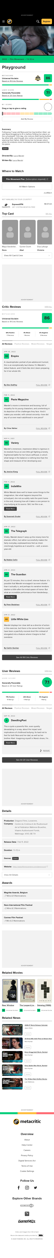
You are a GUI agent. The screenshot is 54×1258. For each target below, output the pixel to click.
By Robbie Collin (10, 560)
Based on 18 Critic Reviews (12, 81)
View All (48, 307)
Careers (27, 1150)
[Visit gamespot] (27, 1207)
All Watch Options (27, 186)
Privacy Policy (27, 1155)
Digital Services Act (27, 1160)
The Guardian (15, 574)
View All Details (11, 875)
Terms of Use (27, 1166)
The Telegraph (16, 531)
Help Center (27, 1145)
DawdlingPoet (16, 720)
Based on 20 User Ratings (12, 96)
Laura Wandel (19, 156)
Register (46, 21)
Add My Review (27, 119)
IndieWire (13, 486)
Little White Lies (16, 619)
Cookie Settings (27, 1171)
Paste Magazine (17, 399)
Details (6, 811)
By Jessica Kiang (11, 472)
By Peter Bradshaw (11, 605)
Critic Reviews (11, 307)
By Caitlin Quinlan (11, 648)
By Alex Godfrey (10, 385)
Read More (10, 509)
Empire (12, 356)
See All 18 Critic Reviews (27, 657)
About (27, 1140)
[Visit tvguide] (27, 1215)
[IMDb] (40, 1235)
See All (49, 214)
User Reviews (11, 671)
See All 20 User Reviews (27, 760)
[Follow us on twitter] (35, 1189)
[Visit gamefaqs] (27, 1222)
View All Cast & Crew (13, 255)
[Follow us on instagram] (27, 1189)
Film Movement (17, 59)
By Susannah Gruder (12, 516)
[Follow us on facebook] (18, 1189)
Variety (12, 442)
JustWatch (48, 193)
